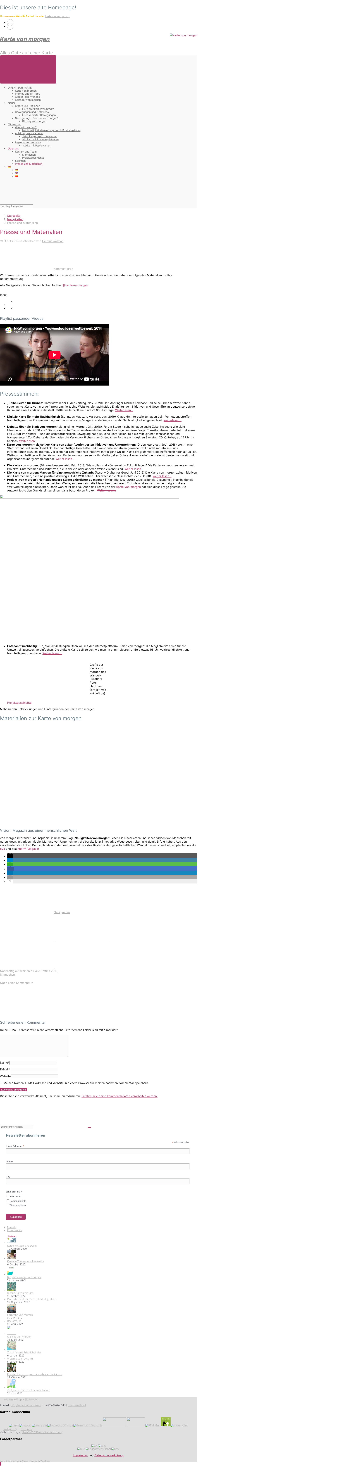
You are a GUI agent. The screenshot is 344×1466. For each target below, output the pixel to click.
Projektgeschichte (33, 157)
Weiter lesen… (134, 469)
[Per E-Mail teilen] (27, 967)
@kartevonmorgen (75, 285)
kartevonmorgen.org (57, 16)
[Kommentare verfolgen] (27, 1015)
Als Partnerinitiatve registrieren (40, 139)
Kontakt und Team (26, 151)
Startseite (13, 215)
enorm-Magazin (28, 848)
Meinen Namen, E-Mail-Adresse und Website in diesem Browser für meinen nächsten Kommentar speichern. (76, 1083)
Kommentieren (63, 268)
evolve (3, 1461)
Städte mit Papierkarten (36, 145)
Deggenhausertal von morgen (24, 1277)
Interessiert (15, 1196)
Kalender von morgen (28, 99)
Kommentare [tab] (14, 1230)
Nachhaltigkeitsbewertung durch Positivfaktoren (51, 130)
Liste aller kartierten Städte (38, 108)
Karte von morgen (25, 38)
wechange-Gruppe (13, 1399)
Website (5, 1076)
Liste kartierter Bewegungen (39, 115)
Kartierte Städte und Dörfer (22, 1245)
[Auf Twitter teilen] (27, 940)
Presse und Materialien (28, 163)
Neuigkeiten (15, 219)
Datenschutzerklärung (109, 1455)
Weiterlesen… (124, 410)
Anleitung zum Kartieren (29, 133)
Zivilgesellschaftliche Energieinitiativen (28, 1390)
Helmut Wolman (52, 241)
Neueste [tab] (11, 1227)
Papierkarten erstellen (28, 142)
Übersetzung (14, 1321)
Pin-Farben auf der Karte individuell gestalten (32, 1299)
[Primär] (28, 69)
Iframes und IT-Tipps (27, 93)
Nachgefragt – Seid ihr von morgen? (36, 118)
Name (4, 1062)
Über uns (13, 148)
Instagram (9, 1429)
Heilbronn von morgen (20, 1315)
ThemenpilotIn (17, 1205)
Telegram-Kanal (77, 1405)
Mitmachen (14, 124)
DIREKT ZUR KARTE (20, 87)
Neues (12, 102)
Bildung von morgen (34, 121)
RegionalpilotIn (17, 1200)
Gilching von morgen (19, 1336)
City (8, 1176)
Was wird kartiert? (26, 127)
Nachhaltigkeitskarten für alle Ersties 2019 (29, 971)
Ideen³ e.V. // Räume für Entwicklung (42, 1432)
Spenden (20, 160)
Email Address (15, 1146)
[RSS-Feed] (10, 22)
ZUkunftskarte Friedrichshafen (24, 1352)
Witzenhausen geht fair (20, 1358)
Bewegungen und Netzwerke (32, 111)
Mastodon (32, 1399)
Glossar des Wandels (27, 96)
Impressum (80, 1455)
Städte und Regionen (27, 105)
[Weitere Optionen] (81, 967)
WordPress (45, 1461)
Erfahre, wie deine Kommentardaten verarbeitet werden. (119, 1096)
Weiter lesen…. (52, 653)
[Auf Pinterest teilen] (136, 940)
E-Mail (5, 1069)
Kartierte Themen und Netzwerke (25, 1261)
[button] (10, 856)
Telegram (26, 1429)
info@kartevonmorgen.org (26, 1405)
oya (2, 848)
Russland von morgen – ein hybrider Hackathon (34, 1374)
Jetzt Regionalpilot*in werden (39, 136)
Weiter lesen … (65, 459)
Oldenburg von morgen (20, 1293)
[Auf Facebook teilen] (82, 940)
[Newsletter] (10, 26)
